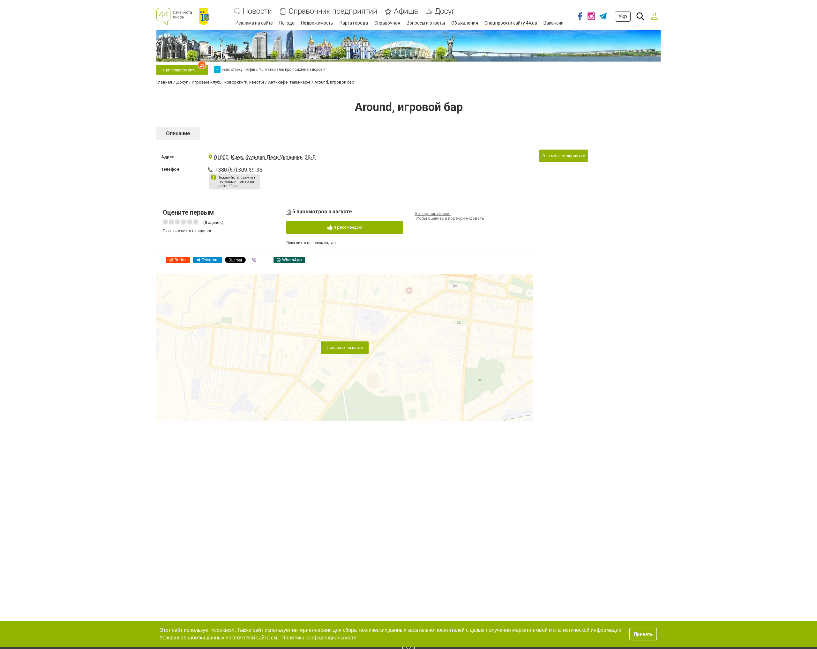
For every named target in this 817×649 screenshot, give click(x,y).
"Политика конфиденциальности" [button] (319, 637)
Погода (287, 23)
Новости (257, 11)
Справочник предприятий (333, 11)
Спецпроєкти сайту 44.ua (510, 23)
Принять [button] (643, 634)
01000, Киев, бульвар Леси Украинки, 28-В (265, 157)
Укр (622, 16)
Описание (178, 133)
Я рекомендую (347, 227)
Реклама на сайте (254, 23)
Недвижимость (317, 23)
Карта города (354, 23)
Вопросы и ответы (426, 23)
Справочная (387, 23)
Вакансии (553, 23)
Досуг (445, 11)
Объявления (464, 23)
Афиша (406, 11)
